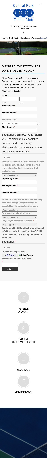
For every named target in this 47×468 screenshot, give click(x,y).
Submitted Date (9, 119)
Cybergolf (43, 38)
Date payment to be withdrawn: (16, 213)
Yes (8, 157)
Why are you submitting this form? (18, 220)
